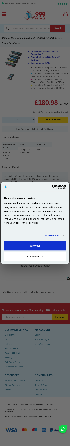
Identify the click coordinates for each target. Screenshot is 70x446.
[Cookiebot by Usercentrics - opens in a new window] (52, 187)
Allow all (35, 245)
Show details (52, 235)
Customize (33, 256)
